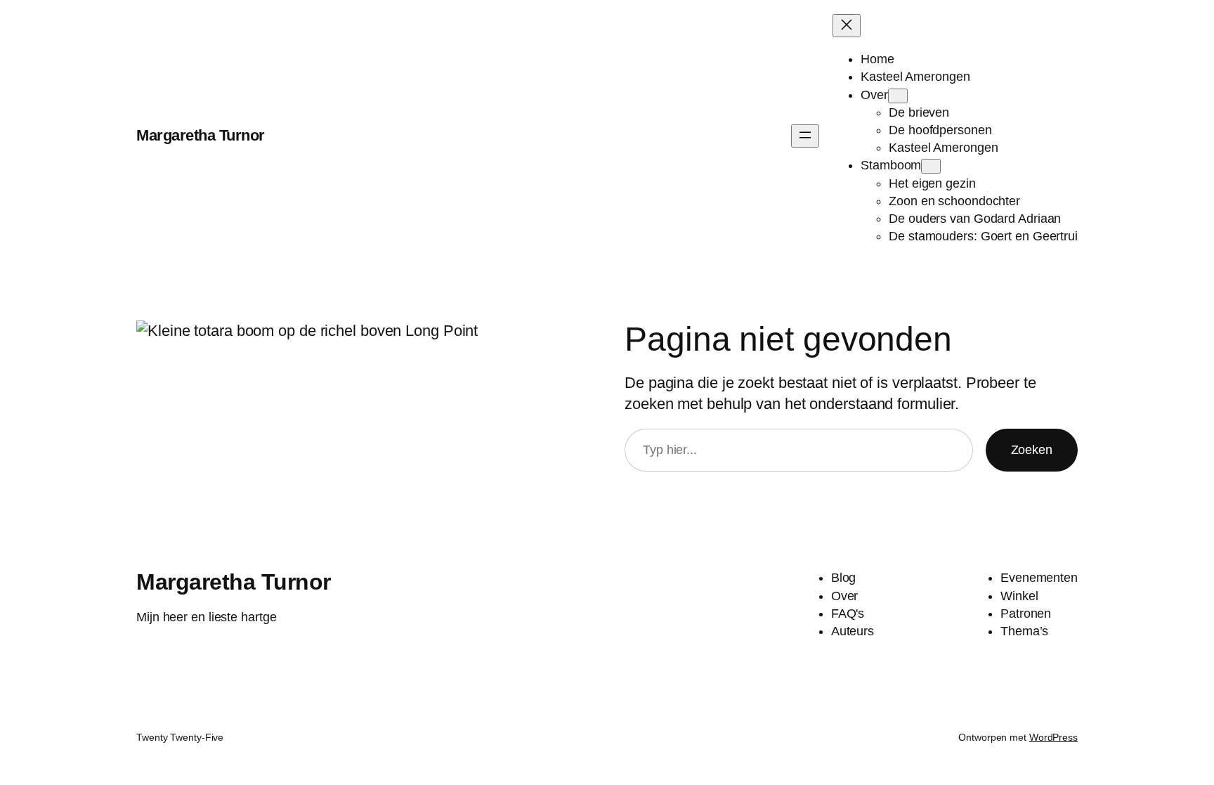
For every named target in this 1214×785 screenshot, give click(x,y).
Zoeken (1031, 450)
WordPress (1053, 737)
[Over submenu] (898, 96)
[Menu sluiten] (847, 25)
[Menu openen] (805, 136)
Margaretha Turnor (200, 135)
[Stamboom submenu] (931, 166)
